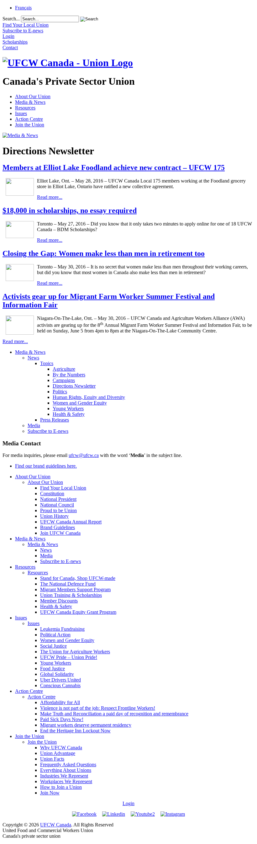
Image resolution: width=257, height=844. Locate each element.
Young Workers (68, 408)
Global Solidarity (57, 674)
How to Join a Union (61, 787)
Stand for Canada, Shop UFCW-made (77, 578)
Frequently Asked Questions (68, 764)
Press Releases (54, 419)
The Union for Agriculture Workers (75, 651)
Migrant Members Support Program (75, 589)
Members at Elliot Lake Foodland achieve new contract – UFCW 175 (114, 167)
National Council (57, 504)
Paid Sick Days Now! (61, 719)
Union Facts (52, 759)
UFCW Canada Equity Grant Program (78, 612)
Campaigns (64, 380)
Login (128, 803)
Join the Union (29, 124)
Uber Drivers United (60, 679)
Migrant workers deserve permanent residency (85, 725)
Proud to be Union (58, 510)
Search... (11, 18)
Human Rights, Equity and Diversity (89, 397)
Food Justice (52, 668)
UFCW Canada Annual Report (71, 521)
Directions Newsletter (74, 386)
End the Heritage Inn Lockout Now (75, 730)
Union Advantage (57, 753)
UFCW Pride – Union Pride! (68, 657)
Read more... (49, 197)
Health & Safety (69, 414)
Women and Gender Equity (80, 403)
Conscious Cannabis (60, 685)
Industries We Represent (64, 775)
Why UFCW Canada (61, 747)
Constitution (52, 493)
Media (34, 425)
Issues (21, 113)
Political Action (55, 634)
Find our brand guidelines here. (46, 466)
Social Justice (53, 646)
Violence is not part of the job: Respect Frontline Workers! (97, 708)
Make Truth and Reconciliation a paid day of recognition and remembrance (114, 713)
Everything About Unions (65, 770)
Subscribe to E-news (48, 431)
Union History (54, 516)
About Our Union (32, 96)
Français (23, 7)
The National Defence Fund (68, 584)
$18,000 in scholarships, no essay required (70, 210)
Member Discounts (59, 600)
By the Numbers (69, 374)
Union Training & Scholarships (71, 595)
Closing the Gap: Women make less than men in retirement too (104, 253)
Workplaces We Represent (66, 781)
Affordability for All (60, 702)
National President (58, 499)
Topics (46, 363)
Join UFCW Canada (60, 533)
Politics (60, 391)
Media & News (30, 102)
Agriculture (64, 369)
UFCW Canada (55, 824)
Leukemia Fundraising (62, 629)
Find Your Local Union (63, 488)
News (33, 357)
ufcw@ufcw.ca (84, 455)
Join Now (50, 792)
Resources (25, 107)
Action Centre (29, 119)
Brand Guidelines (57, 527)
